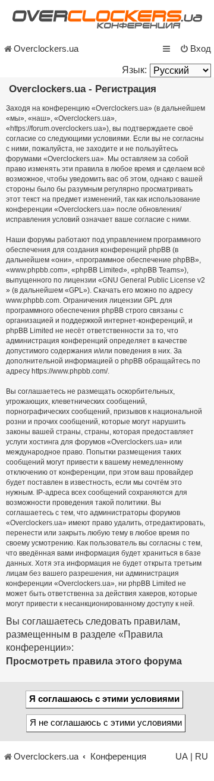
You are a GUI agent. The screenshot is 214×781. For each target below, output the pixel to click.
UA (181, 756)
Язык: (134, 70)
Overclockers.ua (46, 49)
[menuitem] (195, 48)
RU (201, 756)
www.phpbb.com (32, 300)
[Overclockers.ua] (107, 19)
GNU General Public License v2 (153, 280)
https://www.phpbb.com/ (70, 371)
